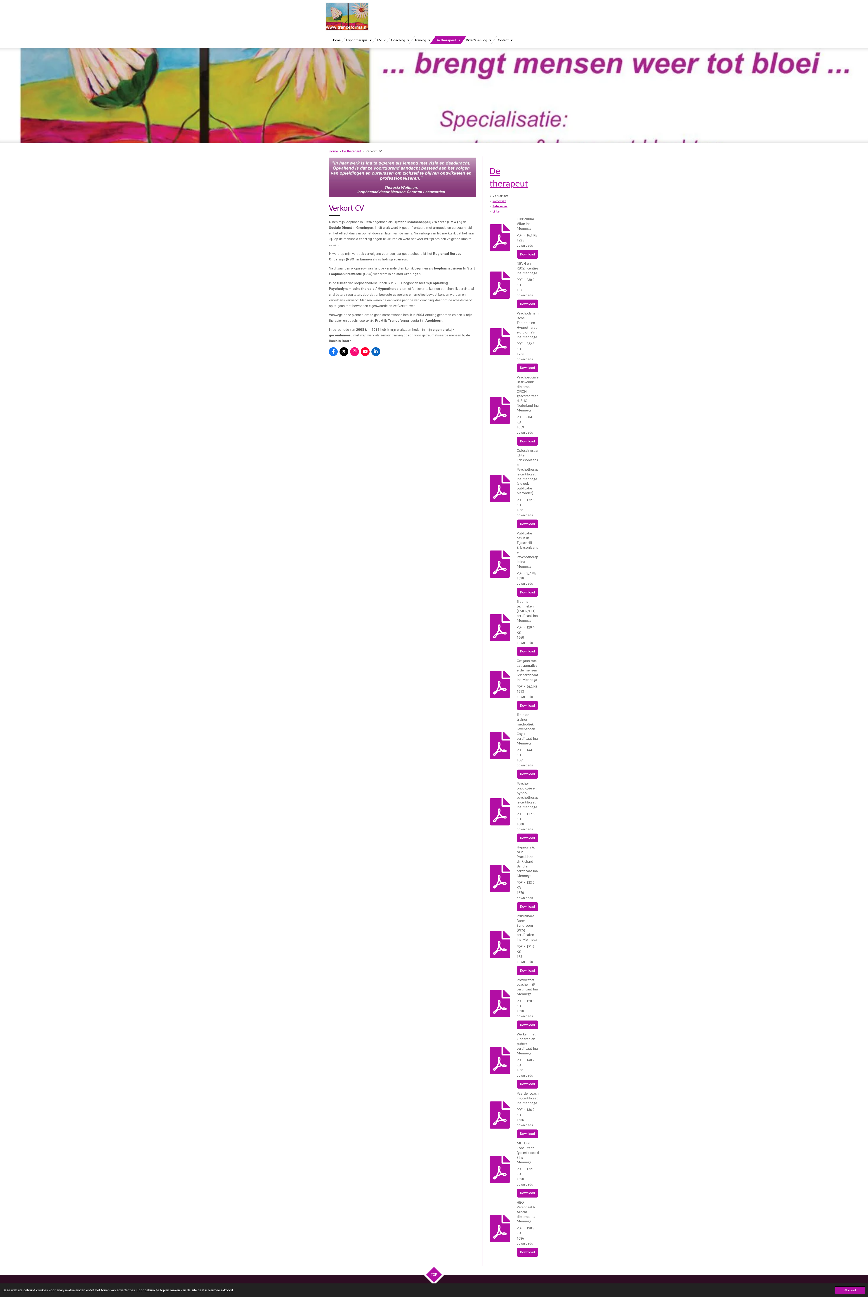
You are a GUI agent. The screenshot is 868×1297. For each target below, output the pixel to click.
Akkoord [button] (850, 1290)
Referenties (500, 206)
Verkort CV (374, 151)
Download (527, 254)
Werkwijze (499, 201)
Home (333, 151)
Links (496, 211)
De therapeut (351, 151)
